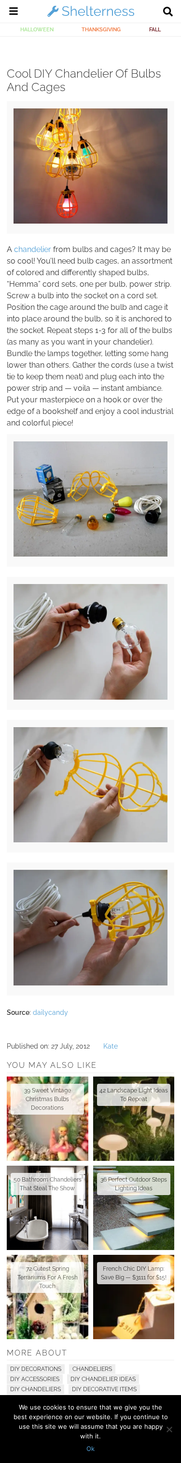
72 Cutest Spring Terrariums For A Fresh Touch (47, 1277)
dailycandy (50, 1012)
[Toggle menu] (13, 12)
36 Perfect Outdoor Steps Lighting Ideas (133, 1184)
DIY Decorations (35, 1369)
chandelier (32, 249)
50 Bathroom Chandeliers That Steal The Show (48, 1184)
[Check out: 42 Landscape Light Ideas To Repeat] (134, 1119)
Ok (90, 1448)
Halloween (37, 29)
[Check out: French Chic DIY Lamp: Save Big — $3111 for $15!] (134, 1297)
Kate (110, 1046)
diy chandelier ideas (103, 1379)
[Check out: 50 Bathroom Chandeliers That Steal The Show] (47, 1208)
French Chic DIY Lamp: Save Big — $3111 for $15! (134, 1273)
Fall (155, 29)
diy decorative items (104, 1389)
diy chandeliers (35, 1389)
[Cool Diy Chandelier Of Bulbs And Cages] (90, 221)
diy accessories (34, 1379)
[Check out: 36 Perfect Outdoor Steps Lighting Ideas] (134, 1208)
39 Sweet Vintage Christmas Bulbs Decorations (47, 1099)
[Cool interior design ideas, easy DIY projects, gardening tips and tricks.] (90, 16)
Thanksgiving (101, 29)
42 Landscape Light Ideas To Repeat (133, 1095)
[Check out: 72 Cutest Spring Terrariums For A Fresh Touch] (47, 1297)
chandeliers (92, 1369)
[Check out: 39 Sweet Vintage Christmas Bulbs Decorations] (47, 1119)
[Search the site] (168, 12)
